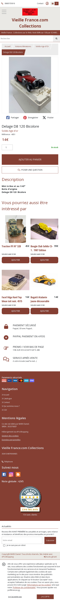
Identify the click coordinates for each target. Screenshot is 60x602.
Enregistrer (32, 117)
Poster (50, 117)
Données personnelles (11, 440)
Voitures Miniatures (23, 46)
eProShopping (8, 557)
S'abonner (50, 540)
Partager (14, 117)
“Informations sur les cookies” (39, 585)
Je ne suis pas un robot (16, 545)
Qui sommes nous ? (11, 406)
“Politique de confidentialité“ (24, 587)
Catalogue (7, 398)
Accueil (7, 46)
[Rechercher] (56, 38)
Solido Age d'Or (42, 46)
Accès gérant (51, 557)
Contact (40, 3)
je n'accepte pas (15, 596)
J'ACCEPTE (45, 596)
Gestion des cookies (10, 436)
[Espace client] (47, 3)
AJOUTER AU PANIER (30, 159)
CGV (5, 410)
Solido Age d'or (10, 130)
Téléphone (8, 461)
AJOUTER (15, 260)
